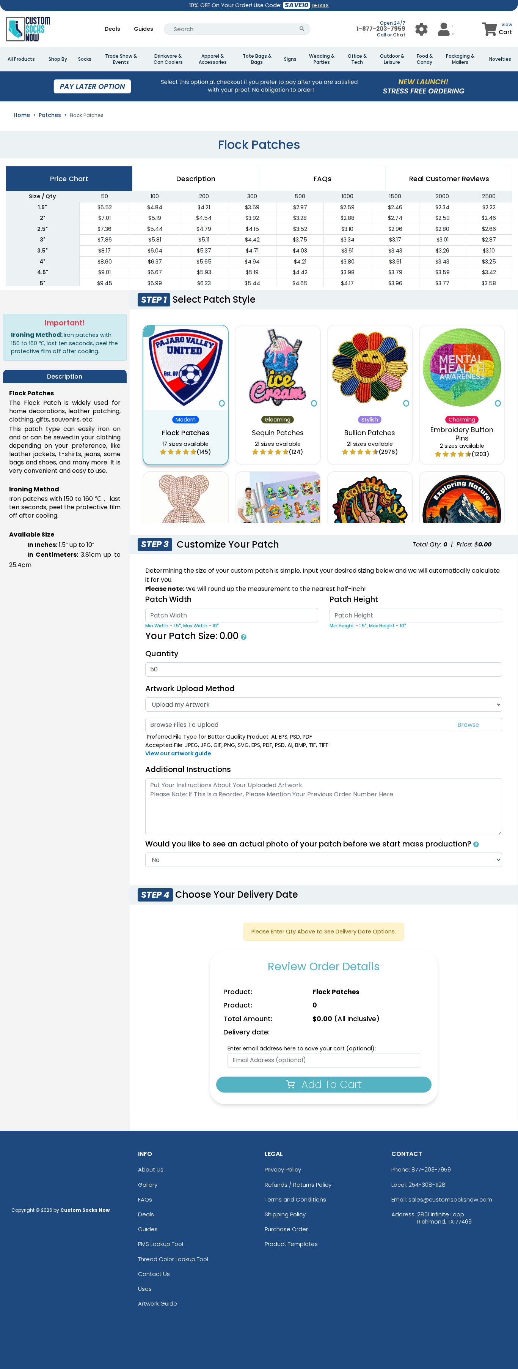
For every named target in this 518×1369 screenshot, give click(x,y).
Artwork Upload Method (190, 688)
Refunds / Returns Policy (298, 1185)
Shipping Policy (285, 1214)
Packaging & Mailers (460, 59)
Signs (290, 59)
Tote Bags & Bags (257, 59)
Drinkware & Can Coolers (168, 59)
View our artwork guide (178, 753)
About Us (150, 1169)
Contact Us (154, 1274)
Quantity (162, 653)
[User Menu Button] (421, 29)
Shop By (58, 59)
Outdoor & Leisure (392, 59)
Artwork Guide (157, 1303)
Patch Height (354, 599)
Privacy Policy (283, 1169)
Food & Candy (425, 59)
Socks (84, 59)
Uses (145, 1289)
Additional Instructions (188, 769)
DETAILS (320, 5)
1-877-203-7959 (380, 29)
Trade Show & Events (121, 59)
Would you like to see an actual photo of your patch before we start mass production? (309, 843)
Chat (399, 35)
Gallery (147, 1185)
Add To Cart (330, 1084)
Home (22, 115)
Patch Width (168, 599)
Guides (143, 29)
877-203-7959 (431, 1169)
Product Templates (291, 1244)
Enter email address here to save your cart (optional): (302, 1048)
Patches (50, 115)
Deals (112, 29)
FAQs (145, 1199)
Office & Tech (357, 59)
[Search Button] (302, 29)
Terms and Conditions (295, 1199)
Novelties (500, 59)
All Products (21, 59)
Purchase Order (286, 1229)
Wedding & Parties (321, 59)
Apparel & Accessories (213, 59)
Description (195, 178)
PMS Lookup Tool (160, 1244)
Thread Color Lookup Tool (173, 1259)
